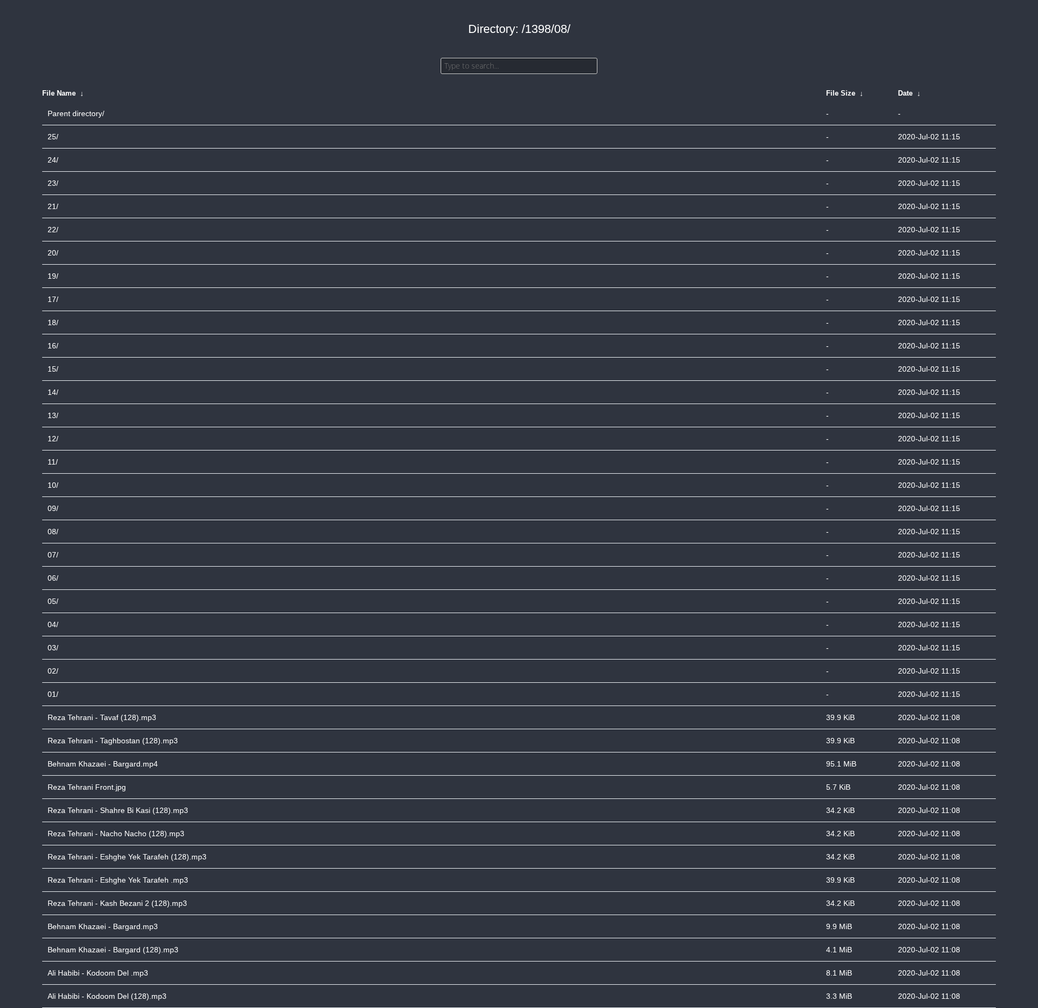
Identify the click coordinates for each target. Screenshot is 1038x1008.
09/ (53, 508)
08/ (53, 531)
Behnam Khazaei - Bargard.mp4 (103, 764)
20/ (53, 252)
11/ (53, 462)
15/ (53, 369)
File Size (840, 93)
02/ (53, 671)
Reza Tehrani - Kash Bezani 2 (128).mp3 (117, 903)
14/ (53, 392)
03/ (53, 647)
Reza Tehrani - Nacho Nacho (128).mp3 (116, 833)
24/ (53, 160)
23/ (53, 183)
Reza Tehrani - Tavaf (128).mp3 (102, 717)
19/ (53, 276)
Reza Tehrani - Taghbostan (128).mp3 (113, 740)
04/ (53, 624)
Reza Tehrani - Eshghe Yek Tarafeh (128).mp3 (127, 856)
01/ (53, 694)
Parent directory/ (76, 113)
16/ (53, 345)
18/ (53, 322)
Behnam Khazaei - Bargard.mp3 (103, 926)
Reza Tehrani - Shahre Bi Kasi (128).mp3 (118, 810)
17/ (53, 299)
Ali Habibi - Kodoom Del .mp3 (98, 973)
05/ (53, 601)
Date (905, 93)
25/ (53, 136)
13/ (53, 415)
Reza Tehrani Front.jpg (87, 787)
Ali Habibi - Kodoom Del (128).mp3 (107, 996)
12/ (53, 438)
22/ (53, 229)
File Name (59, 93)
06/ (53, 578)
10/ (53, 485)
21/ (53, 206)
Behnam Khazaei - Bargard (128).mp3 (113, 949)
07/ (53, 554)
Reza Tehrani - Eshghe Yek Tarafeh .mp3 (118, 880)
